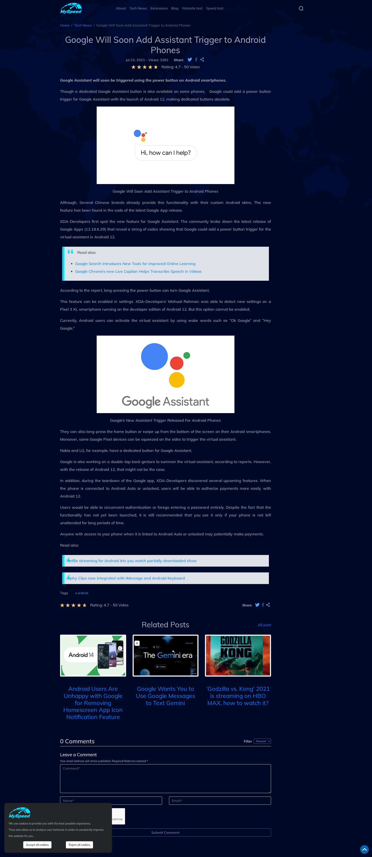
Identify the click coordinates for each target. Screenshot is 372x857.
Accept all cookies (37, 844)
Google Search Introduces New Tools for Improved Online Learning (135, 263)
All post (264, 624)
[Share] (202, 60)
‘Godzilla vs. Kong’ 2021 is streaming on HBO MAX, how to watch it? (238, 695)
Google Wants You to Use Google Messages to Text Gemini (165, 695)
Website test (192, 8)
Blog (174, 8)
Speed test (214, 8)
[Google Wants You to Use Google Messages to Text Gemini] (166, 655)
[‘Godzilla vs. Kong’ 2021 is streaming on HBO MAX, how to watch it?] (238, 655)
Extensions (159, 8)
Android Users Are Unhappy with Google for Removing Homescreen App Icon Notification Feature (93, 703)
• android (81, 593)
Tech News (138, 8)
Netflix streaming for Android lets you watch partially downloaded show (132, 560)
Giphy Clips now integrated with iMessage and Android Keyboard (126, 578)
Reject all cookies (79, 844)
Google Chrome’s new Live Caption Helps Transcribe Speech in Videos (138, 271)
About (121, 8)
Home (65, 25)
